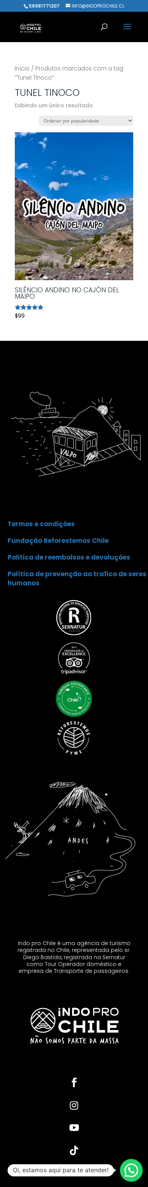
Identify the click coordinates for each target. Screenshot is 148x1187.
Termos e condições (41, 523)
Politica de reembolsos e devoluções (69, 557)
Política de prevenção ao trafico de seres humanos (77, 578)
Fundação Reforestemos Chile (58, 540)
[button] (131, 1170)
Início (22, 68)
